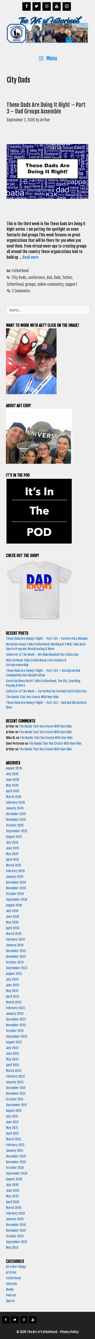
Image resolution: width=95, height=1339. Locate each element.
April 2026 (12, 791)
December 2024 (16, 882)
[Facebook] (26, 6)
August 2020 (14, 1179)
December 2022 (16, 1019)
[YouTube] (57, 6)
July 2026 (12, 774)
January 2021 (14, 1150)
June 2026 (12, 780)
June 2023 (12, 985)
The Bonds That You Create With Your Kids (32, 697)
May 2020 (12, 1196)
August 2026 (14, 768)
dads (57, 277)
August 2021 (14, 1111)
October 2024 (15, 894)
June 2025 (12, 848)
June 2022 (12, 1053)
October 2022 (15, 1031)
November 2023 (16, 956)
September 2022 (16, 1036)
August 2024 (14, 905)
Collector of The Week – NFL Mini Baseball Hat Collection (42, 654)
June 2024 (12, 916)
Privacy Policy (69, 1332)
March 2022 (13, 1071)
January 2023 (15, 1013)
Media (9, 1289)
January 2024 (15, 945)
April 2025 (12, 859)
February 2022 (15, 1076)
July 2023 (12, 979)
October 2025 (15, 825)
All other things (16, 1267)
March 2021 (13, 1139)
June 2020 (12, 1190)
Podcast (11, 1295)
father (67, 277)
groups (30, 284)
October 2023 (15, 962)
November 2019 (16, 1230)
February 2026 (15, 802)
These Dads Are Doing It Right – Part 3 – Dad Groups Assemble (46, 108)
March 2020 (13, 1208)
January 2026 (15, 808)
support (71, 284)
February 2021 (15, 1145)
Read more (30, 257)
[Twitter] (36, 6)
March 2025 (13, 865)
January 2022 (14, 1082)
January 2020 (15, 1219)
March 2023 (13, 1002)
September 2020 (16, 1173)
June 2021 (12, 1122)
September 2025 (16, 831)
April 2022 (12, 1065)
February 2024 (15, 939)
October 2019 (14, 1236)
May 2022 (12, 1059)
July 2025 (12, 842)
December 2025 (16, 814)
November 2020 (16, 1162)
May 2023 (12, 991)
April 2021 (12, 1133)
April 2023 (12, 996)
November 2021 (16, 1093)
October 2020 (15, 1168)
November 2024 (16, 888)
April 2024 (12, 928)
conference (36, 277)
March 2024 (13, 934)
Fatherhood (20, 270)
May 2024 (12, 922)
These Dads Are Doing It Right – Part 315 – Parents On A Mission (47, 638)
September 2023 (16, 968)
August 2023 (14, 974)
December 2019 (16, 1225)
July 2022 (12, 1048)
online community (50, 284)
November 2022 (16, 1025)
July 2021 (12, 1116)
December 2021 (16, 1088)
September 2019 (16, 1242)
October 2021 (14, 1099)
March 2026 (13, 797)
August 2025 (14, 837)
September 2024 (16, 899)
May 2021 (12, 1128)
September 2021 (16, 1105)
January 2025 (14, 877)
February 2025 (15, 871)
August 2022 (14, 1042)
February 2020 (15, 1213)
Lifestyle (11, 1284)
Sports (10, 1301)
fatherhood (15, 284)
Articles (11, 1272)
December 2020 (16, 1156)
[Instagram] (46, 6)
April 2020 (12, 1202)
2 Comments (21, 291)
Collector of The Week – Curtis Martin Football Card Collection (46, 691)
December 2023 (16, 951)
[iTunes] (67, 6)
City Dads (19, 277)
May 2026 (12, 785)
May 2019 (12, 1247)
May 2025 (12, 854)
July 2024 (12, 911)
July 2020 (12, 1185)
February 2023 (15, 1008)
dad (49, 277)
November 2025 (16, 819)
